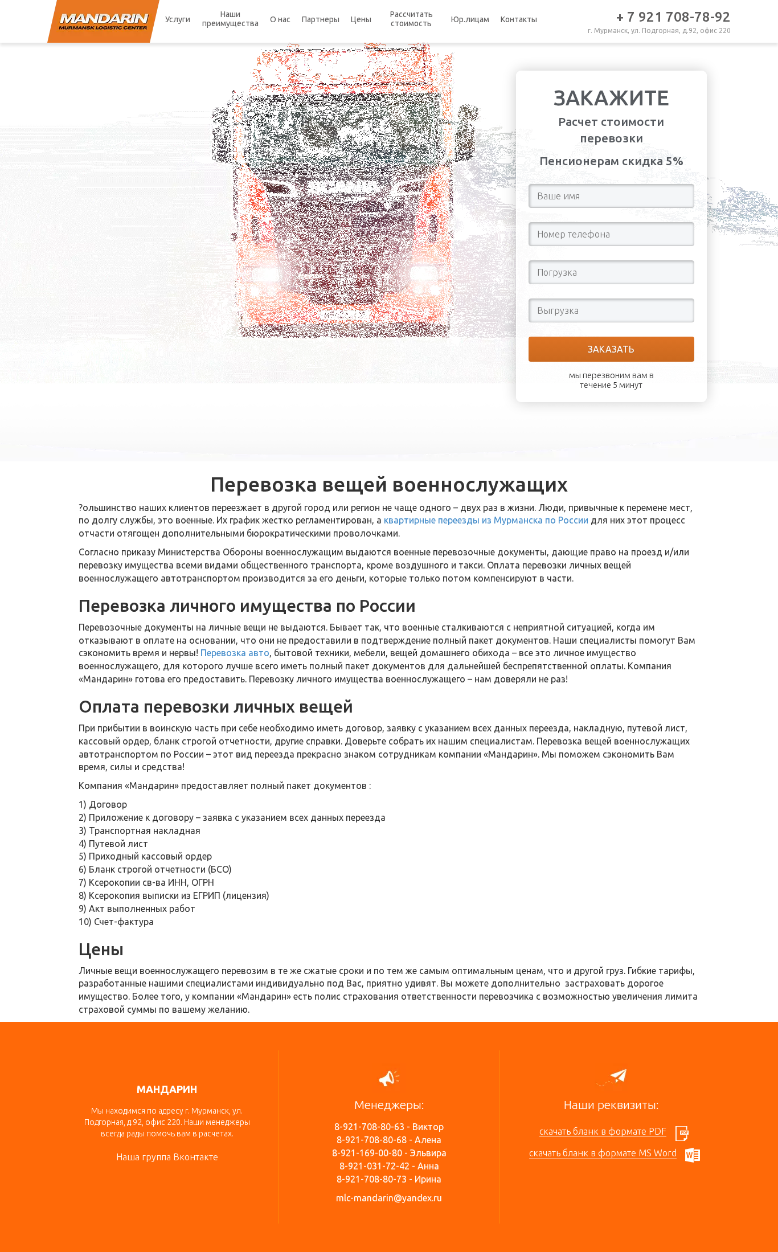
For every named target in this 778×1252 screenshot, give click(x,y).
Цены (361, 19)
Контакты (519, 19)
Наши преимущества (230, 19)
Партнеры (320, 19)
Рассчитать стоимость (411, 19)
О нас (280, 19)
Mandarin (103, 21)
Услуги (177, 19)
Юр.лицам (470, 19)
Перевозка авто (234, 653)
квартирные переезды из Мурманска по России (486, 520)
